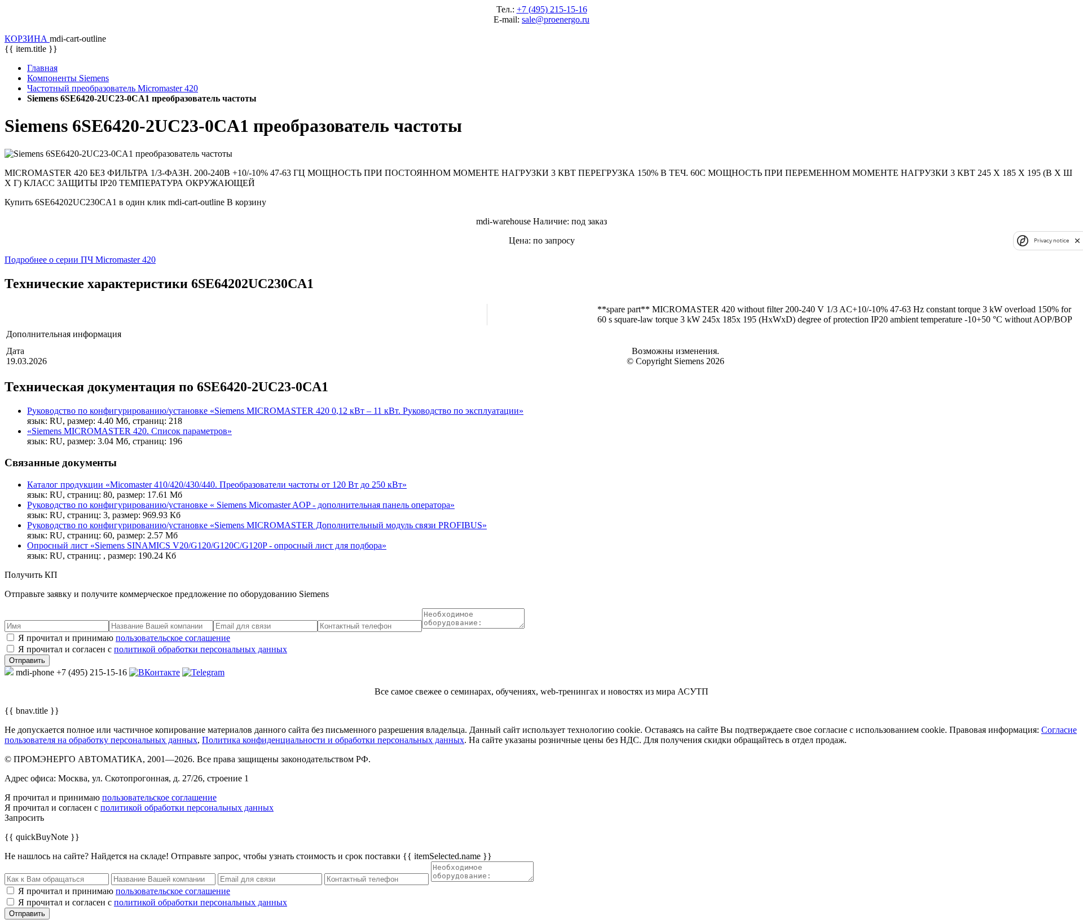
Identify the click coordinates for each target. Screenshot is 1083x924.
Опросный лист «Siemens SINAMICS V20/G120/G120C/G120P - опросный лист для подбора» (206, 545)
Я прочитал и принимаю (124, 638)
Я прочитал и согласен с (152, 649)
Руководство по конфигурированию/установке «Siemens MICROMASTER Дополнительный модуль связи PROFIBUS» (257, 525)
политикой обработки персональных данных (200, 649)
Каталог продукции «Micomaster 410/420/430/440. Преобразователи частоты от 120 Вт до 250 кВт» (217, 484)
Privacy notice (1051, 240)
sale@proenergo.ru (555, 19)
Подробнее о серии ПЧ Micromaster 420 (80, 259)
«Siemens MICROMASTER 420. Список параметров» (129, 431)
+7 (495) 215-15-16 (552, 9)
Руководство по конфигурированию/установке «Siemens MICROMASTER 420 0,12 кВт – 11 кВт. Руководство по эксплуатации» (275, 410)
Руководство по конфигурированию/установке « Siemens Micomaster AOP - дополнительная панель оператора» (241, 505)
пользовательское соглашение (173, 638)
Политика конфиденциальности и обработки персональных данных (333, 740)
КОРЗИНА (27, 38)
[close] (1077, 240)
